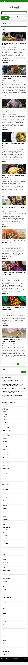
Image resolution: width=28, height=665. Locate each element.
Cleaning (4, 508)
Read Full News (5, 62)
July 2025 (5, 441)
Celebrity (5, 505)
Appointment (5, 489)
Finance (4, 551)
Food (4, 39)
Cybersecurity (6, 519)
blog (4, 494)
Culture (4, 513)
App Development (6, 486)
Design (4, 521)
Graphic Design (6, 562)
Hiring (4, 573)
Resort (4, 616)
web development (6, 651)
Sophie (4, 47)
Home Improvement (7, 578)
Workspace (5, 654)
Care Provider (6, 503)
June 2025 (5, 444)
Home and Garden (6, 575)
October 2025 (5, 433)
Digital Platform (6, 530)
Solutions (5, 629)
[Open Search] (24, 12)
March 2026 (5, 419)
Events (4, 546)
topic (4, 638)
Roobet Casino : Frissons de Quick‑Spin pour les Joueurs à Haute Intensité (12, 1)
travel (4, 643)
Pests (4, 605)
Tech (4, 635)
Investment (5, 584)
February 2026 (6, 422)
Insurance (5, 581)
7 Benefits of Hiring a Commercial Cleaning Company (14, 388)
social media (5, 627)
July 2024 (5, 473)
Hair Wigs (5, 565)
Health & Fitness (6, 570)
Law (3, 586)
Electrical (5, 538)
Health (4, 567)
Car (3, 500)
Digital (4, 524)
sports (4, 632)
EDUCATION (5, 535)
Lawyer (4, 589)
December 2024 (6, 460)
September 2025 (6, 435)
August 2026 (5, 411)
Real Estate (5, 611)
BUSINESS (5, 497)
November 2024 (6, 462)
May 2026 (5, 414)
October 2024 (5, 465)
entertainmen (5, 540)
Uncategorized (6, 646)
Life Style (5, 592)
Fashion (4, 548)
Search (3, 369)
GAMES (4, 557)
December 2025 (6, 427)
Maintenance (5, 594)
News (4, 600)
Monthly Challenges (7, 597)
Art (3, 492)
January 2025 (5, 457)
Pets (4, 608)
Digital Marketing (6, 527)
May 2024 (5, 479)
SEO (3, 624)
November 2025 (6, 430)
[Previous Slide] (24, 1)
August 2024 (5, 471)
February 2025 (6, 454)
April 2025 (5, 449)
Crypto (4, 511)
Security (4, 621)
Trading (4, 640)
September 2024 (6, 468)
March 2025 (5, 452)
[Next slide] (26, 1)
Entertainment (6, 543)
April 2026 (5, 416)
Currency (5, 516)
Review (4, 619)
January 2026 (5, 425)
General (4, 559)
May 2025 (5, 446)
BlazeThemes (14, 660)
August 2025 (5, 438)
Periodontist (5, 602)
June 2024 (5, 476)
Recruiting (5, 613)
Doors (4, 532)
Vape (4, 648)
